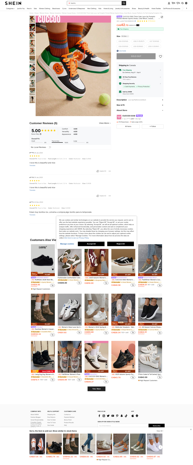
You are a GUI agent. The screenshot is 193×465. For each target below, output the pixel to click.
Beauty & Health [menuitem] (143, 8)
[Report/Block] (109, 171)
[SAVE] (160, 56)
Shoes (36, 13)
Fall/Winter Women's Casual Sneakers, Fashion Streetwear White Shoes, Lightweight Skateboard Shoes (150, 280)
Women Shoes (44, 13)
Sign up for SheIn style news (109, 422)
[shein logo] (13, 3)
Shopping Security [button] (129, 83)
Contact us (67, 414)
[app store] (132, 417)
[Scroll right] (186, 8)
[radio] (123, 41)
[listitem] (43, 267)
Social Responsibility (37, 420)
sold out (136, 56)
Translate (32, 165)
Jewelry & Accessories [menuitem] (122, 8)
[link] (173, 3)
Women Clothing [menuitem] (44, 8)
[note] (43, 274)
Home (31, 13)
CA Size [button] (124, 36)
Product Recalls (69, 422)
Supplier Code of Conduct (36, 426)
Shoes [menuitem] (134, 8)
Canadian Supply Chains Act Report (36, 423)
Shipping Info (51, 414)
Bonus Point (67, 420)
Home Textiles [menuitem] (156, 8)
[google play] (136, 417)
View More (96, 389)
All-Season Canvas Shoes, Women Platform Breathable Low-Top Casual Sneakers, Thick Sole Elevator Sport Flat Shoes (150, 327)
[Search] (124, 3)
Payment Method (69, 417)
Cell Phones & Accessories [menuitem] (171, 8)
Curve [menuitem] (64, 8)
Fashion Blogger (36, 417)
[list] (113, 415)
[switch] (49, 147)
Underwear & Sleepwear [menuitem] (77, 8)
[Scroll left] (184, 8)
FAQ (65, 425)
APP (132, 411)
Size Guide (50, 425)
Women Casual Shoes (69, 13)
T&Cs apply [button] (126, 79)
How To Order (51, 420)
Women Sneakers (55, 13)
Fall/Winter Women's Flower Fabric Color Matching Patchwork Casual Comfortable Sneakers (70, 374)
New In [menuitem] (29, 8)
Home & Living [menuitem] (108, 8)
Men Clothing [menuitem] (91, 8)
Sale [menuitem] (35, 8)
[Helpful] (97, 171)
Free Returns (51, 417)
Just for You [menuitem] (21, 8)
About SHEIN (35, 414)
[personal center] (169, 3)
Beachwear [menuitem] (56, 8)
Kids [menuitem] (100, 8)
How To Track (51, 422)
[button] (182, 3)
